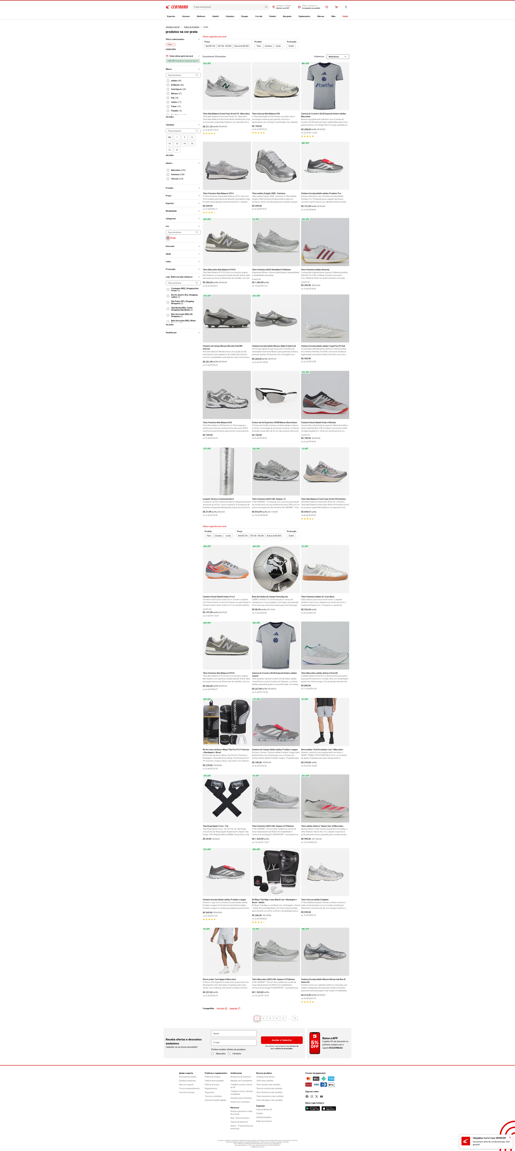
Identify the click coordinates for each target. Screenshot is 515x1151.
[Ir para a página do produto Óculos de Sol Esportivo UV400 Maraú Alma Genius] (276, 395)
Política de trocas (212, 1084)
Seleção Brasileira (263, 1117)
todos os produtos (191, 27)
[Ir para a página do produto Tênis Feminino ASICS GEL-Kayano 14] (276, 471)
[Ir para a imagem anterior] (206, 86)
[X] (316, 1096)
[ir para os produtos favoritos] (326, 7)
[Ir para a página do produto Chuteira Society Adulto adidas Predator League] (227, 872)
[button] (183, 56)
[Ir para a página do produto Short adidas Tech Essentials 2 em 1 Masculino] (325, 722)
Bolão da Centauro (264, 1121)
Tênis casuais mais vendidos (268, 1084)
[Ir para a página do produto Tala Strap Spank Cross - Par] (227, 798)
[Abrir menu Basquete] (293, 16)
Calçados (230, 16)
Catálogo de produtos (265, 1077)
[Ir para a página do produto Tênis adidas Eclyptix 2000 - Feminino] (276, 166)
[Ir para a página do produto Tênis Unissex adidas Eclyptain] (325, 872)
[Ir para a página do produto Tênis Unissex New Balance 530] (276, 86)
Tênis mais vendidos (264, 1081)
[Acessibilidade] (346, 7)
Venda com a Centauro (240, 1102)
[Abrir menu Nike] (337, 16)
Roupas (244, 16)
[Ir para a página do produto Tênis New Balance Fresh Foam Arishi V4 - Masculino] (227, 86)
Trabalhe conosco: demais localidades (242, 1092)
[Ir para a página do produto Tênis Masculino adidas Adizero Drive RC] (325, 646)
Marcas (320, 16)
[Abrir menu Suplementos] (312, 16)
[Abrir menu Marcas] (326, 16)
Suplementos (304, 16)
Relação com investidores (241, 1081)
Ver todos (170, 117)
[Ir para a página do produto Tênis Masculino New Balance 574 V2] (227, 242)
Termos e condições (213, 1096)
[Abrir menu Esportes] (177, 16)
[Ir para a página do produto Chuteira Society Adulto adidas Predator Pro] (325, 166)
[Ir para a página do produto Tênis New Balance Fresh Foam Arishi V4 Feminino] (325, 471)
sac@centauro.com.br (257, 1147)
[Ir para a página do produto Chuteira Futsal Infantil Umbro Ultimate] (325, 395)
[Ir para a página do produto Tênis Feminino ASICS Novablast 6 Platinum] (276, 242)
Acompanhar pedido (187, 1077)
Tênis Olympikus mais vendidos (269, 1100)
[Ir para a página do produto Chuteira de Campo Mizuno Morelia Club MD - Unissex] (227, 318)
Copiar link (233, 1008)
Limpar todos (171, 49)
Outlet (345, 16)
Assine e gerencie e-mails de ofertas (241, 1112)
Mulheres (201, 16)
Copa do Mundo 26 (264, 1109)
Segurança (209, 1092)
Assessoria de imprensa (241, 1077)
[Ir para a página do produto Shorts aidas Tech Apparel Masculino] (227, 952)
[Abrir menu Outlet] (350, 16)
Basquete (287, 16)
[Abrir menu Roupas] (250, 16)
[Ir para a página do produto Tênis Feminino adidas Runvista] (325, 242)
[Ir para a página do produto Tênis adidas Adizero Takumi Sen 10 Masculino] (325, 798)
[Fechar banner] (510, 1137)
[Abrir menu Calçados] (236, 16)
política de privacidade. (284, 1049)
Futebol (272, 16)
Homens (186, 16)
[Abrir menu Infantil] (220, 16)
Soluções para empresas (241, 1098)
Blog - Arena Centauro (240, 1118)
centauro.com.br (173, 27)
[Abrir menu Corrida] (264, 16)
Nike (333, 16)
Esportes (171, 16)
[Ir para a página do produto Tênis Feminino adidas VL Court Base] (325, 569)
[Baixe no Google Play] (312, 1108)
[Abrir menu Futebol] (278, 16)
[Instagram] (311, 1096)
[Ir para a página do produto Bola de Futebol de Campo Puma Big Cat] (276, 569)
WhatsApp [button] (220, 1008)
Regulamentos (211, 1088)
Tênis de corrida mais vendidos (269, 1088)
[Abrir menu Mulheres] (207, 16)
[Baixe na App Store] (328, 1108)
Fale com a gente (186, 1084)
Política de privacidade (214, 1081)
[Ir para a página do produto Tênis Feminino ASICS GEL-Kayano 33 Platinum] (276, 798)
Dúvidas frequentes (187, 1081)
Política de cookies (212, 1077)
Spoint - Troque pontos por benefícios (242, 1127)
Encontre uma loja (186, 1092)
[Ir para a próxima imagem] (248, 86)
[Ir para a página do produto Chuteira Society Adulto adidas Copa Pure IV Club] (325, 318)
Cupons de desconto (239, 1122)
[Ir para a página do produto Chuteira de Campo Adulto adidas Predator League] (276, 722)
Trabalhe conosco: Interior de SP (241, 1085)
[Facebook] (307, 1096)
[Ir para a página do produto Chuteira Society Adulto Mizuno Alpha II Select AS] (276, 318)
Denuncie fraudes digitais (215, 1100)
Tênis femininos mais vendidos (269, 1092)
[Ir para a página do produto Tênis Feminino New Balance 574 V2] (227, 646)
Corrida (258, 16)
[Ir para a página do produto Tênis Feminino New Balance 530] (227, 395)
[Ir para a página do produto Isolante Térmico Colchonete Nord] (227, 471)
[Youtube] (321, 1096)
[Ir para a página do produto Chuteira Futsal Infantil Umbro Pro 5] (227, 569)
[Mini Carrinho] (336, 7)
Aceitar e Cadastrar (282, 1040)
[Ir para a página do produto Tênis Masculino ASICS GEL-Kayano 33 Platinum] (276, 952)
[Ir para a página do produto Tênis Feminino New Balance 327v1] (227, 166)
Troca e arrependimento (189, 1088)
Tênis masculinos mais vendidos (270, 1096)
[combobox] (228, 7)
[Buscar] (266, 7)
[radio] (169, 137)
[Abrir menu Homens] (192, 16)
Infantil (215, 16)
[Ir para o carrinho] (336, 7)
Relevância (334, 57)
